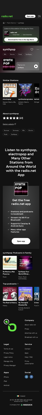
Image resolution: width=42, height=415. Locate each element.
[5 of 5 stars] (17, 118)
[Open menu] (39, 16)
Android (6, 385)
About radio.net (30, 325)
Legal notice (8, 357)
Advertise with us (31, 333)
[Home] (4, 23)
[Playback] (36, 66)
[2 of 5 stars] (7, 118)
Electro (12, 54)
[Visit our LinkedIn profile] (26, 377)
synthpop (21, 67)
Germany (16, 130)
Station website (8, 124)
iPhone (6, 377)
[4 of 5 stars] (14, 118)
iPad (5, 381)
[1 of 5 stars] (4, 118)
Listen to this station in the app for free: (18, 28)
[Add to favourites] (32, 49)
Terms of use (8, 349)
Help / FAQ (28, 357)
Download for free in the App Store (21, 40)
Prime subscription (29, 362)
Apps (26, 353)
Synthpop (29, 54)
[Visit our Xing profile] (31, 377)
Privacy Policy (9, 353)
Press (27, 329)
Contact (27, 349)
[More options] (38, 49)
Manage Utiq (8, 361)
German (6, 130)
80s (5, 54)
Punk (20, 54)
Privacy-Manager (10, 365)
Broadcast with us (31, 337)
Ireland (22, 396)
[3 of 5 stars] (10, 118)
